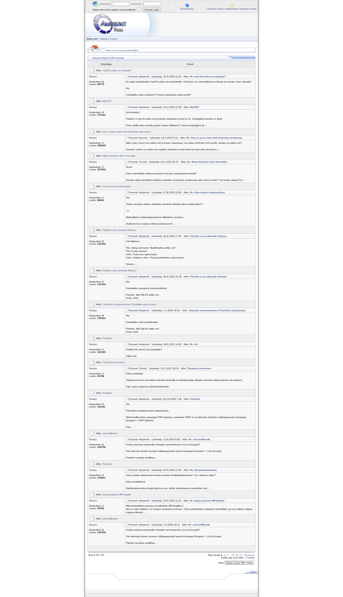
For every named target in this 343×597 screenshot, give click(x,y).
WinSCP (107, 101)
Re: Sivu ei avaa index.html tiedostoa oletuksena (214, 137)
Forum (113, 38)
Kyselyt (143, 137)
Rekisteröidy (187, 8)
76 (237, 555)
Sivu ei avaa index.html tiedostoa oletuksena (127, 131)
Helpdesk (144, 76)
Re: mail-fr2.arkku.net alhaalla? (208, 76)
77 (241, 555)
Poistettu (107, 338)
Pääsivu (104, 38)
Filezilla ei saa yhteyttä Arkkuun (119, 230)
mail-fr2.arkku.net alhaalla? (117, 70)
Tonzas (93, 76)
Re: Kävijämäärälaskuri (203, 470)
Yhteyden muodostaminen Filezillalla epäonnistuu (129, 304)
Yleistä (143, 162)
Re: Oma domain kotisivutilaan (207, 192)
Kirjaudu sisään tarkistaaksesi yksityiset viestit (231, 8)
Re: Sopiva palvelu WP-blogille (207, 500)
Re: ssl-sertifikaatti (199, 439)
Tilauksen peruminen (114, 362)
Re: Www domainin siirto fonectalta (207, 162)
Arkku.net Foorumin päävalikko (121, 50)
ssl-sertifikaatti (110, 433)
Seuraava (249, 555)
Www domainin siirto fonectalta (119, 155)
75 (232, 555)
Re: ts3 (194, 344)
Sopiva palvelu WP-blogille (117, 494)
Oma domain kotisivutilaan (117, 186)
